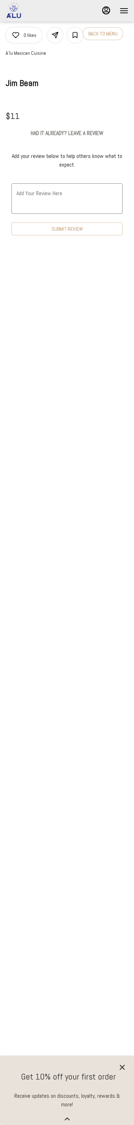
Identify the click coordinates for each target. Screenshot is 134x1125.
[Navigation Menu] (124, 11)
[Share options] (55, 35)
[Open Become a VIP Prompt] (67, 1119)
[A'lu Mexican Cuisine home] (38, 11)
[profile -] (106, 10)
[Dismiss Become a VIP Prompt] (122, 1067)
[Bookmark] (75, 35)
